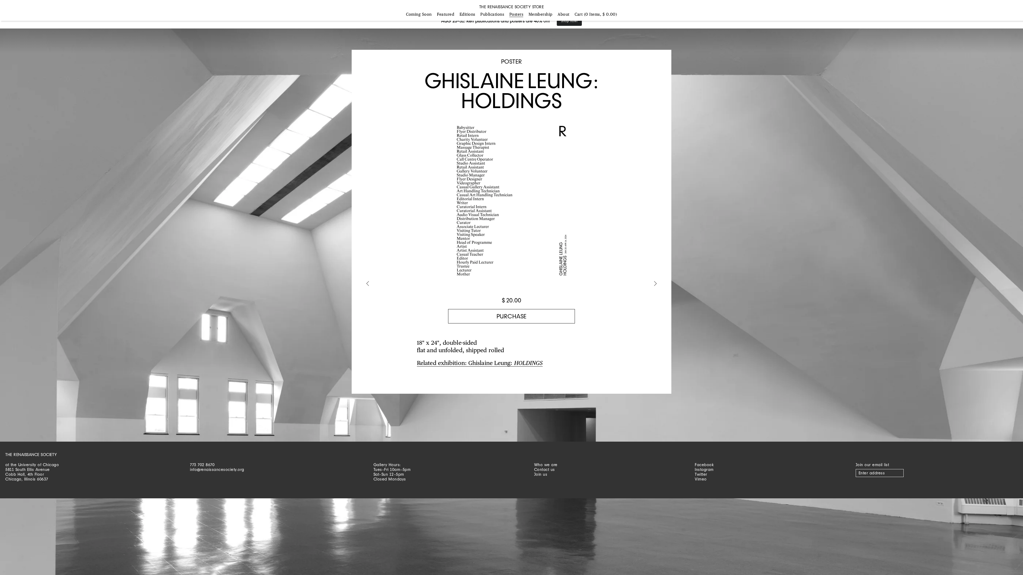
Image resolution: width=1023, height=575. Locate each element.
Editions (467, 15)
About (564, 15)
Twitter (701, 474)
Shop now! (569, 21)
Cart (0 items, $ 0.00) (596, 15)
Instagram (704, 469)
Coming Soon (419, 15)
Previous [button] (367, 284)
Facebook (704, 464)
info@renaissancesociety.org (217, 469)
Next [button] (655, 284)
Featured (445, 15)
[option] (511, 203)
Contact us (544, 469)
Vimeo (701, 479)
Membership (541, 15)
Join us (540, 474)
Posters (516, 15)
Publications (492, 15)
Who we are (546, 464)
